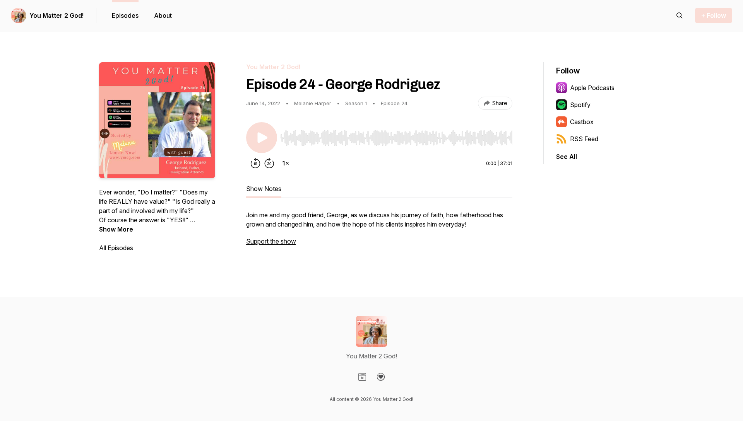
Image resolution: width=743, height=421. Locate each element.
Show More (116, 229)
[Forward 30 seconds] (269, 163)
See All (566, 156)
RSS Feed (584, 139)
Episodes (125, 15)
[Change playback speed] (285, 163)
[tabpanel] (379, 232)
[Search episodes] (679, 15)
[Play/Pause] (261, 137)
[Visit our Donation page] (381, 377)
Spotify (580, 105)
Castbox (582, 122)
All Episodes (116, 248)
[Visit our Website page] (362, 377)
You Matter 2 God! (56, 15)
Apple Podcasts (592, 88)
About (163, 15)
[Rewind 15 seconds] (255, 163)
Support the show (271, 241)
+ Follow (713, 15)
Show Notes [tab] (263, 189)
